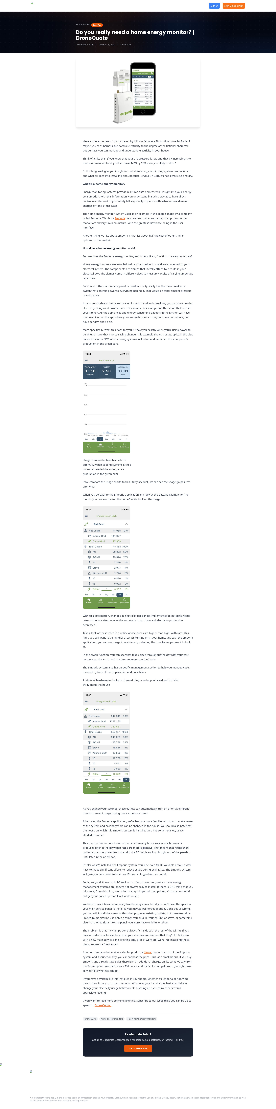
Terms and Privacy (128, 1078)
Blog (108, 5)
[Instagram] (49, 1082)
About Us (92, 5)
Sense (147, 952)
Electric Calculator (160, 5)
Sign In (214, 5)
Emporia (120, 218)
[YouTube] (43, 1082)
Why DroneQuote (129, 5)
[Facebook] (31, 1082)
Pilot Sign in (80, 1083)
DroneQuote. (103, 1005)
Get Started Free (138, 1048)
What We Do (81, 1078)
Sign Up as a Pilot (233, 5)
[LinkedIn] (37, 1082)
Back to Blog (85, 24)
